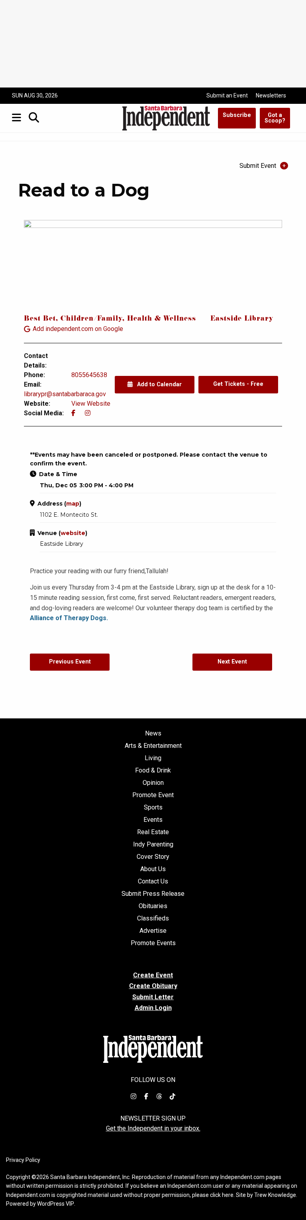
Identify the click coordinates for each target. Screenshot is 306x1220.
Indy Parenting (153, 844)
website (73, 533)
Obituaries (153, 906)
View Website (90, 403)
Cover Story (153, 857)
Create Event (153, 975)
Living (153, 758)
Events (153, 820)
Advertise (153, 931)
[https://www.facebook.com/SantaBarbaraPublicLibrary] (73, 413)
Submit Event (257, 165)
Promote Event (153, 795)
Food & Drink (153, 770)
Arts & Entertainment (153, 746)
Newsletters (271, 95)
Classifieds (153, 918)
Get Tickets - (238, 384)
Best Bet (40, 319)
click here (221, 1195)
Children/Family (91, 319)
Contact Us (153, 881)
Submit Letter (153, 997)
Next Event (232, 661)
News (153, 733)
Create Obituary (153, 986)
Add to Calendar (158, 384)
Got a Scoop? (275, 118)
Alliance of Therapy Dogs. (69, 618)
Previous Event (70, 661)
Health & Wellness (161, 319)
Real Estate (153, 832)
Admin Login (153, 1008)
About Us (153, 869)
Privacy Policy (23, 1160)
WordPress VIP (55, 1204)
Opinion (153, 783)
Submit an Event (227, 95)
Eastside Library (241, 319)
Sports (153, 807)
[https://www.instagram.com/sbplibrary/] (87, 413)
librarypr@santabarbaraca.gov (65, 394)
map (72, 503)
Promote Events (153, 943)
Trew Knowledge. (275, 1195)
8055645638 (89, 375)
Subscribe (237, 115)
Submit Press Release (153, 894)
